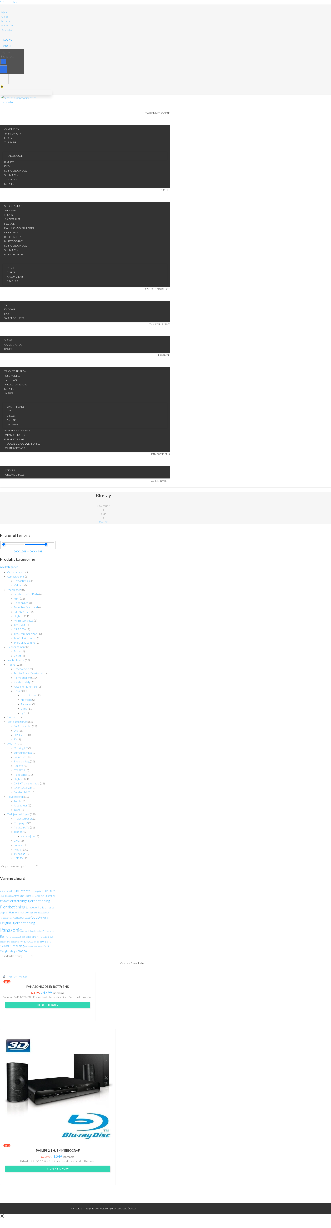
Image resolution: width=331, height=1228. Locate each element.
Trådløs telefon (15, 660)
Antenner (26, 704)
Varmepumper (15, 572)
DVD (17, 840)
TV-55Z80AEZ (41, 941)
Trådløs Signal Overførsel (28, 673)
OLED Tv (19, 629)
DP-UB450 (26, 896)
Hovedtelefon (15, 796)
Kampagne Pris (15, 576)
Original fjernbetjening (17, 923)
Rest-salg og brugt (17, 721)
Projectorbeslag (23, 818)
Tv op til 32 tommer (25, 642)
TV (15, 739)
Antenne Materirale (25, 686)
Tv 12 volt (19, 624)
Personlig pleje (22, 580)
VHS (46, 946)
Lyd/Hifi (11, 743)
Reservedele (21, 668)
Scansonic (25, 936)
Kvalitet (16, 918)
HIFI (16, 598)
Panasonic (11, 930)
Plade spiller (21, 602)
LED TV (18, 858)
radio (51, 931)
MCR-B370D (25, 918)
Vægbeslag (7, 951)
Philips (45, 930)
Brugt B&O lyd (22, 787)
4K (1, 891)
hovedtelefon (43, 912)
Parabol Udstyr (23, 682)
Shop (103, 514)
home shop (103, 506)
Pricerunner (14, 589)
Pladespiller (20, 774)
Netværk (26, 699)
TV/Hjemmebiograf (18, 814)
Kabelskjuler (28, 836)
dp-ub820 (36, 896)
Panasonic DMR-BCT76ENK (47, 986)
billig (13, 891)
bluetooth (23, 891)
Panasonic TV (21, 827)
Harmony (14, 912)
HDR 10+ (24, 912)
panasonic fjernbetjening (32, 931)
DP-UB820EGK (48, 896)
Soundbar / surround (26, 607)
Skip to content (9, 2)
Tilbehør (12, 664)
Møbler (18, 849)
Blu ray (18, 845)
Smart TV (37, 936)
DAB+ (46, 891)
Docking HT (21, 748)
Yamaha (21, 951)
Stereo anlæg (21, 761)
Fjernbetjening (22, 677)
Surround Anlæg (23, 752)
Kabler (18, 690)
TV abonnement (16, 646)
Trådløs (18, 800)
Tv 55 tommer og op (25, 633)
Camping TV (21, 823)
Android (7, 891)
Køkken (18, 585)
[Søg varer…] (3, 69)
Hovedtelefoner (6, 918)
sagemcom (16, 937)
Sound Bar (20, 756)
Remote (5, 936)
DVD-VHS (20, 734)
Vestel (41, 946)
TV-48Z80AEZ (26, 941)
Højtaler (19, 616)
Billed (24, 708)
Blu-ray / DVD (22, 611)
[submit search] (3, 62)
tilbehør (3, 942)
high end (33, 912)
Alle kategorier (9, 566)
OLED (35, 917)
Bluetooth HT (22, 792)
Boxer (17, 651)
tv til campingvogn (31, 946)
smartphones (28, 695)
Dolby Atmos (13, 895)
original (44, 917)
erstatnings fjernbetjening (30, 901)
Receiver (19, 765)
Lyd (23, 712)
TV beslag (19, 853)
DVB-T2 (5, 901)
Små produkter (23, 726)
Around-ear (20, 805)
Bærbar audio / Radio (26, 594)
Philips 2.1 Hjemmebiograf (58, 1150)
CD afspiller (36, 891)
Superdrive (48, 936)
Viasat (17, 655)
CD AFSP (19, 770)
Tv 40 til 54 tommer (25, 638)
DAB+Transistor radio (26, 783)
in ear (17, 809)
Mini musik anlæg (23, 620)
